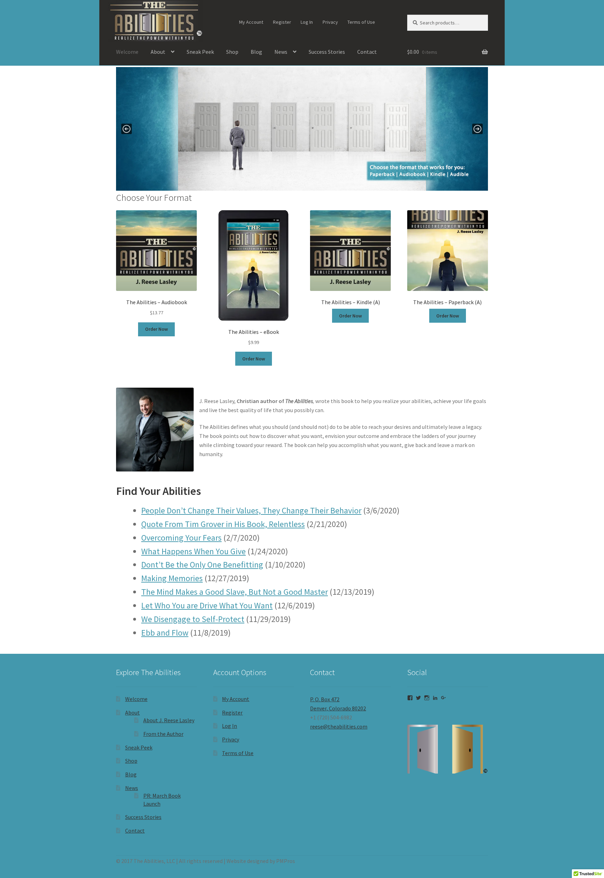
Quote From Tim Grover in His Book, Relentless (223, 524)
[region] (302, 129)
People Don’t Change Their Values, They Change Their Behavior (251, 510)
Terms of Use (361, 22)
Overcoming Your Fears (181, 537)
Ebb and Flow (164, 632)
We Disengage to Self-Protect (192, 619)
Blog (256, 51)
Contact (367, 51)
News (280, 51)
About (158, 51)
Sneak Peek (200, 51)
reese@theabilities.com (338, 726)
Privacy (330, 22)
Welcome (127, 51)
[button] (302, 129)
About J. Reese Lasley (168, 720)
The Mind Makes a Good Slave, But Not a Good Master (234, 591)
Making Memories (172, 578)
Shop (232, 51)
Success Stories (327, 51)
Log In (307, 22)
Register (282, 22)
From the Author (163, 733)
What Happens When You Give (193, 551)
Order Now (156, 329)
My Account (251, 22)
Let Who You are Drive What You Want (207, 605)
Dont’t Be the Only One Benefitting (202, 564)
